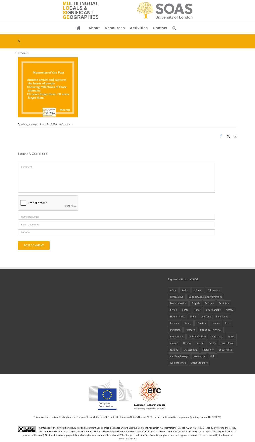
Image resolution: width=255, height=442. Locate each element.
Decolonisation (178, 303)
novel (231, 336)
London (216, 323)
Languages (222, 316)
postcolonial (227, 343)
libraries (174, 323)
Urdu (212, 356)
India (193, 316)
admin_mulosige (29, 124)
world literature (199, 362)
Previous (23, 53)
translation (199, 356)
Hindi (197, 309)
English (196, 303)
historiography (213, 309)
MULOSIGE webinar (210, 329)
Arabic (184, 290)
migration (175, 329)
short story (208, 349)
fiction (173, 309)
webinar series (178, 362)
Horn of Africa (177, 316)
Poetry (212, 343)
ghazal (185, 309)
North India (217, 336)
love (227, 323)
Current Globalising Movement (205, 296)
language (206, 316)
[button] (174, 27)
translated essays (179, 356)
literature (202, 323)
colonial (197, 290)
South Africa (225, 349)
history (229, 309)
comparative (176, 296)
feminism (224, 303)
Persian (200, 343)
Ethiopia (209, 303)
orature (174, 343)
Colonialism (213, 290)
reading (174, 349)
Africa (173, 290)
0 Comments (65, 124)
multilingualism (197, 336)
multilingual (176, 336)
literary (187, 323)
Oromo (187, 343)
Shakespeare (190, 349)
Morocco (190, 329)
